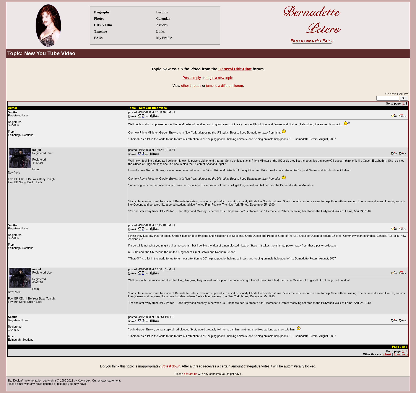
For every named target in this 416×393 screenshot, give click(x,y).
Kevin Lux (84, 380)
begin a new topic (219, 78)
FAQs (98, 38)
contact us (190, 373)
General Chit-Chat (235, 69)
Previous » (401, 354)
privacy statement (109, 380)
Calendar (163, 18)
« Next (387, 354)
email (20, 383)
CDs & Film (103, 25)
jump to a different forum (224, 85)
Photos (99, 18)
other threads (191, 85)
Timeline (100, 31)
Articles (161, 25)
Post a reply (192, 78)
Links (160, 31)
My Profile (164, 38)
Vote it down (170, 366)
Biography (102, 12)
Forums (162, 12)
